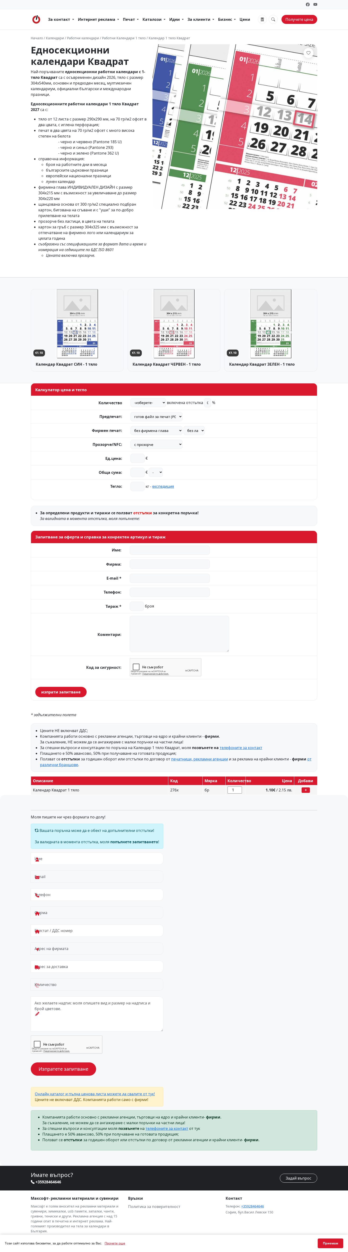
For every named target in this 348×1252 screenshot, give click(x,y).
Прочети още (115, 1243)
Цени (245, 19)
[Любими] (308, 53)
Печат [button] (129, 19)
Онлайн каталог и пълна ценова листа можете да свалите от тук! (95, 1094)
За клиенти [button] (199, 19)
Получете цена (299, 19)
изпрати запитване (60, 692)
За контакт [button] (59, 19)
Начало (37, 38)
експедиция (163, 486)
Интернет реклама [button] (97, 19)
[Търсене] (273, 19)
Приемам (330, 1243)
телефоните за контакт (241, 747)
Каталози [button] (153, 19)
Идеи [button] (175, 19)
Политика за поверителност (154, 1206)
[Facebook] (308, 4)
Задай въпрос (298, 1178)
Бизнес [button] (225, 19)
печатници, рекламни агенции (199, 759)
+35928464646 (48, 1182)
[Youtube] (315, 4)
